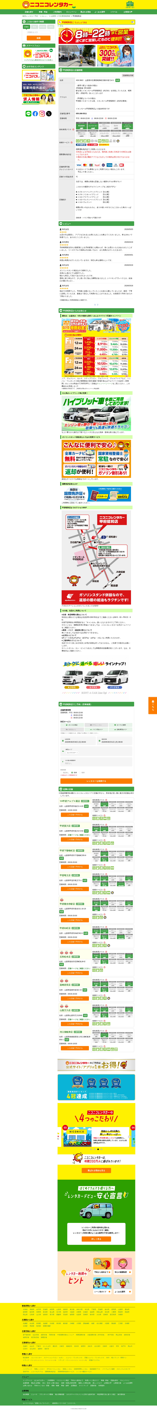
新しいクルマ (97, 1383)
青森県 (32, 1309)
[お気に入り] (132, 22)
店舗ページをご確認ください (79, 835)
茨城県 (100, 1309)
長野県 (38, 1312)
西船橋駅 (86, 1323)
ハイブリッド (27, 1369)
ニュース (34, 1394)
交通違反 (74, 1385)
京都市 (105, 1346)
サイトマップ (83, 1385)
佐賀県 (79, 1314)
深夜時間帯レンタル (81, 1369)
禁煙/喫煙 (63, 770)
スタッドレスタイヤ (123, 1369)
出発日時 (67, 739)
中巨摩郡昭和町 (64, 16)
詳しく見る (96, 1239)
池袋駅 (45, 1323)
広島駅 (25, 1326)
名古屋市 (97, 1346)
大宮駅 (79, 1323)
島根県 (127, 1312)
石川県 (58, 1312)
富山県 (52, 1312)
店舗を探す (29, 12)
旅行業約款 (121, 1394)
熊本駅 (38, 1326)
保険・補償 (55, 1385)
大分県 (99, 1314)
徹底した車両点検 (84, 1383)
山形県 (58, 1309)
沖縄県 (120, 1314)
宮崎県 (105, 1314)
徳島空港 (127, 1335)
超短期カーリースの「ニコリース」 (64, 1403)
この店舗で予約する (75, 815)
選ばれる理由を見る (96, 1170)
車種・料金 (43, 12)
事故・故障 (65, 1385)
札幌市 (25, 1346)
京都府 (85, 1312)
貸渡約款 (93, 1385)
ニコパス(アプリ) (37, 1371)
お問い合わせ (27, 1385)
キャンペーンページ (105, 383)
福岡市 (40, 1349)
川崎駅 (72, 1323)
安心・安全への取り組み (50, 1383)
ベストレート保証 (63, 1380)
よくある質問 (100, 12)
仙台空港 (36, 1335)
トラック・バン (39, 1360)
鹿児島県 (113, 1314)
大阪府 (72, 1312)
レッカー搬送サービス (84, 1371)
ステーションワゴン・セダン (54, 1357)
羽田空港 (52, 1335)
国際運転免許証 (50, 1371)
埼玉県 (87, 1309)
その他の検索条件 (70, 760)
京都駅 (127, 1323)
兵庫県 (79, 1312)
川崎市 (61, 1346)
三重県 (113, 1312)
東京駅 (58, 1323)
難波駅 (113, 1323)
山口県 (38, 1314)
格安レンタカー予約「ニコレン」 (35, 16)
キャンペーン (71, 12)
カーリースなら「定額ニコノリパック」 (36, 1403)
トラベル (113, 12)
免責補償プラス (95, 1369)
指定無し (66, 772)
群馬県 (113, 1309)
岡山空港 (119, 1335)
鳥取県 (120, 1312)
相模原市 (69, 1346)
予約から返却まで (77, 1380)
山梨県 (53, 16)
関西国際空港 (80, 1335)
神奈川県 (80, 1309)
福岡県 (72, 1314)
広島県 (32, 1314)
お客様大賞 (117, 1383)
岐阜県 (32, 1312)
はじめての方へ (39, 1380)
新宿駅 (38, 1323)
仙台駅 (32, 1323)
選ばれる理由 (85, 12)
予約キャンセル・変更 (41, 1385)
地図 (117, 80)
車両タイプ (69, 749)
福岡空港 (26, 1337)
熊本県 (92, 1314)
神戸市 (123, 1346)
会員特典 (26, 1383)
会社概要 (26, 1394)
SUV (107, 1357)
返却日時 (104, 739)
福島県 (65, 1309)
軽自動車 (26, 1357)
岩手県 (38, 1309)
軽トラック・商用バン (119, 1357)
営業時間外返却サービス (66, 1371)
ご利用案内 (57, 12)
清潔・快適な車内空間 (68, 1383)
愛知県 (127, 1309)
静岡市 (83, 1346)
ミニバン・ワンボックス (74, 1357)
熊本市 (47, 1349)
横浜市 (55, 1346)
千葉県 (93, 1309)
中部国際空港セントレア (65, 1335)
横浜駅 (65, 1323)
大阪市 (111, 1346)
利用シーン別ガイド (92, 1380)
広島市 (25, 1349)
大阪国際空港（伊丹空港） (96, 1335)
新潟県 (45, 1312)
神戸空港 (111, 1335)
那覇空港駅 (47, 1326)
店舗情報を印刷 (128, 75)
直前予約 (26, 1371)
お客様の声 (128, 12)
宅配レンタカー (39, 1369)
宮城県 (45, 1309)
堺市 (117, 1346)
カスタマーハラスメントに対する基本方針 (80, 1394)
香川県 (52, 1314)
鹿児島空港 (35, 1337)
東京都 (72, 1309)
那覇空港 (44, 1337)
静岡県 (25, 1312)
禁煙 (75, 772)
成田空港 (44, 1335)
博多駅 (32, 1326)
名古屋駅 (100, 1323)
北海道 (25, 1309)
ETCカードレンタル (54, 1369)
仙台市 (32, 1346)
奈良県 (107, 1312)
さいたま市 (47, 1346)
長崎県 (85, 1314)
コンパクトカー (36, 1357)
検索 (39, 38)
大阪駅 (107, 1323)
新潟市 (76, 1346)
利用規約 (102, 1385)
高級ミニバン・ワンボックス (94, 1357)
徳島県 (45, 1314)
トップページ (27, 1380)
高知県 (65, 1314)
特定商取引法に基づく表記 (106, 1394)
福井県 (65, 1312)
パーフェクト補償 (108, 1369)
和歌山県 (100, 1312)
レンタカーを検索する (96, 781)
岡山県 (25, 1314)
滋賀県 (92, 1312)
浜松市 (90, 1346)
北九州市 (33, 1349)
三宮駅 (120, 1323)
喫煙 (83, 772)
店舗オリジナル (94, 1360)
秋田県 (52, 1309)
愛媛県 (58, 1314)
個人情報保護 (59, 1394)
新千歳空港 (27, 1335)
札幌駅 (25, 1323)
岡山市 (130, 1346)
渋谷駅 (52, 1323)
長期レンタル (67, 1369)
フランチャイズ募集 (46, 1394)
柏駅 (92, 1323)
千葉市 (38, 1346)
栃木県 (107, 1309)
